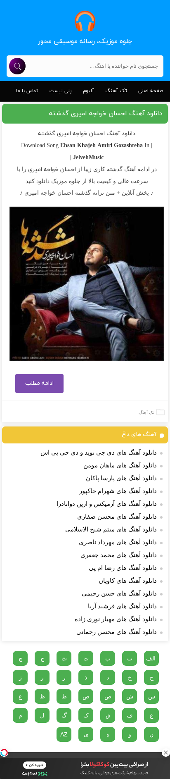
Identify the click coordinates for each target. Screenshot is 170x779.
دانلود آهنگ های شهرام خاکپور (118, 491)
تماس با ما (27, 91)
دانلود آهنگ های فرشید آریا (122, 606)
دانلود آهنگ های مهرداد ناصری (118, 542)
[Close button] (166, 752)
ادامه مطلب (39, 383)
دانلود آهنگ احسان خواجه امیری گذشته (106, 113)
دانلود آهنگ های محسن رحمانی (116, 632)
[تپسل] (4, 752)
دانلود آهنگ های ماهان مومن (120, 465)
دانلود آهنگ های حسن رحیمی (119, 593)
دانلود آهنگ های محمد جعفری (118, 555)
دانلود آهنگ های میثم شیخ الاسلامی (111, 529)
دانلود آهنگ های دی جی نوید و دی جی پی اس (98, 452)
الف (151, 658)
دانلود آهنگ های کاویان (128, 580)
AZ (64, 734)
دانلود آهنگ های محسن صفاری (117, 516)
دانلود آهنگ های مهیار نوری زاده (116, 619)
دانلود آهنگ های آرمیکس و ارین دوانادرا (107, 503)
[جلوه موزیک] (85, 20)
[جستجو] (17, 66)
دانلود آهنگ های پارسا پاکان (121, 478)
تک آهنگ (116, 91)
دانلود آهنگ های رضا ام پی (123, 568)
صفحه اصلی (150, 91)
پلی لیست (61, 91)
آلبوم (88, 91)
